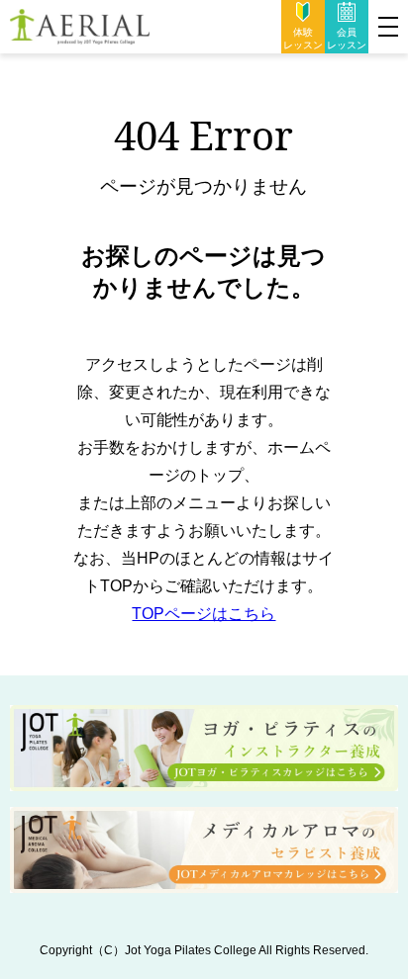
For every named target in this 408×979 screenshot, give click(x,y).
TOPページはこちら (203, 613)
